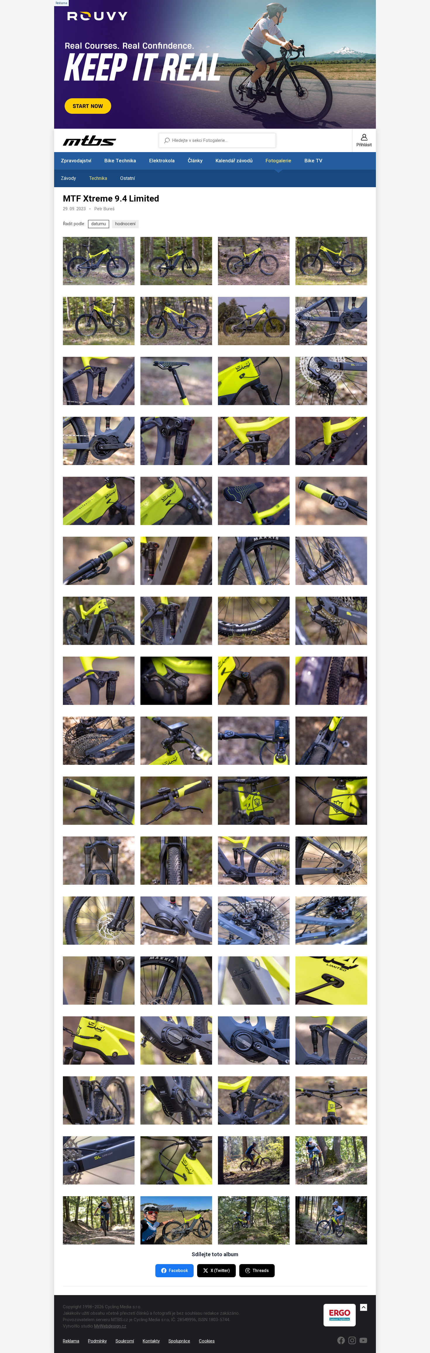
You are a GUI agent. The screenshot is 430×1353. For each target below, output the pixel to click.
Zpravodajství (76, 160)
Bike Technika (120, 160)
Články (195, 160)
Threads (261, 1270)
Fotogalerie (278, 160)
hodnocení (125, 223)
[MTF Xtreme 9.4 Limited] (99, 261)
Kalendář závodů (234, 160)
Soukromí (125, 1341)
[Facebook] (341, 1340)
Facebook (178, 1270)
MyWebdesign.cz (110, 1326)
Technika (98, 178)
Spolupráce (179, 1341)
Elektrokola (162, 160)
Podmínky (97, 1341)
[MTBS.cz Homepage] (89, 140)
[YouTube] (363, 1340)
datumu (98, 223)
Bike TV (313, 160)
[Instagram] (352, 1340)
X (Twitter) (220, 1270)
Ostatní (127, 178)
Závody (68, 178)
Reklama (71, 1341)
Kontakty (151, 1341)
